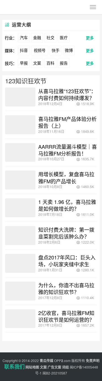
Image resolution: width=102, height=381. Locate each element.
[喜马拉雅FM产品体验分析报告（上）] (20, 124)
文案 (37, 63)
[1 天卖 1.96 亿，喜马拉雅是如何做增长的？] (20, 207)
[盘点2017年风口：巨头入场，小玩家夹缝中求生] (20, 263)
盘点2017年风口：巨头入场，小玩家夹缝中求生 (66, 260)
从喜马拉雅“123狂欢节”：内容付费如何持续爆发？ (67, 94)
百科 (50, 63)
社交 (50, 37)
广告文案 (54, 367)
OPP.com (62, 360)
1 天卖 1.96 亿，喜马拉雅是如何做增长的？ (67, 205)
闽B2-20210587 (54, 373)
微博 (69, 50)
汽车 (24, 37)
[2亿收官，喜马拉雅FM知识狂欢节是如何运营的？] (20, 318)
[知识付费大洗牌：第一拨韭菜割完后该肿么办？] (20, 235)
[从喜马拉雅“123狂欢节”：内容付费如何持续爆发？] (20, 97)
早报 (24, 63)
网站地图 (32, 367)
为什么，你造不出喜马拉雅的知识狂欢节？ (66, 288)
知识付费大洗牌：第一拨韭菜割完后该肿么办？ (66, 233)
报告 (64, 63)
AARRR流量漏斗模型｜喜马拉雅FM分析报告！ (67, 150)
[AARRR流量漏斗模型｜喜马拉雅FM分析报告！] (20, 152)
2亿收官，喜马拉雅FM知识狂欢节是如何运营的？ (66, 316)
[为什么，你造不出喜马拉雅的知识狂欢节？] (20, 291)
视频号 (40, 50)
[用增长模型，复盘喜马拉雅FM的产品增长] (20, 180)
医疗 (64, 37)
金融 (37, 37)
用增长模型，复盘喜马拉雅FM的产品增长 (66, 177)
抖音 (24, 50)
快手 (56, 50)
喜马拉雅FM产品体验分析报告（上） (67, 122)
